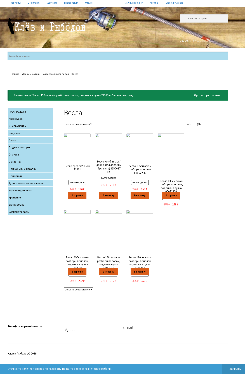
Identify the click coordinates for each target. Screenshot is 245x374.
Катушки (14, 133)
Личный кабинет (134, 2)
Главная (15, 74)
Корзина (154, 2)
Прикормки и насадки (22, 169)
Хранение (15, 197)
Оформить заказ (174, 2)
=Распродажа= (18, 111)
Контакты (16, 2)
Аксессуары (16, 118)
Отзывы (89, 2)
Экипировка (16, 204)
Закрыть (235, 368)
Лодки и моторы (31, 74)
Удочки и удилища (20, 190)
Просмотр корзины (207, 95)
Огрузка (14, 154)
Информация (71, 2)
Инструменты (17, 126)
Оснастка (15, 161)
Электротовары (19, 211)
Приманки (15, 176)
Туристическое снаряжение (26, 183)
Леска (12, 140)
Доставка (52, 2)
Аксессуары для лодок (56, 74)
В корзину (77, 195)
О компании (34, 2)
